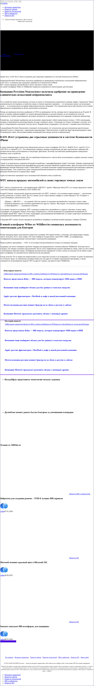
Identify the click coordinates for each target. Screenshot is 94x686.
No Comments (5, 56)
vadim (4, 54)
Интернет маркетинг (14, 274)
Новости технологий (73, 274)
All (5, 274)
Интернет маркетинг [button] (22, 657)
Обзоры (85, 274)
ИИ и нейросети (11, 681)
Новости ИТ (48, 274)
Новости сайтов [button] (35, 657)
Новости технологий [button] (50, 657)
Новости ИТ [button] (75, 657)
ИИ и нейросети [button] (63, 657)
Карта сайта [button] (85, 657)
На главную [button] (9, 657)
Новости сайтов (19, 54)
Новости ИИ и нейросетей (32, 274)
